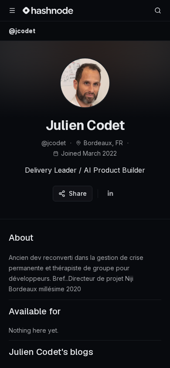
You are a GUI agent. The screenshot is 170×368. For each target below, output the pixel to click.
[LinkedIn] (110, 194)
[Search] (158, 10)
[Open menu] (12, 10)
